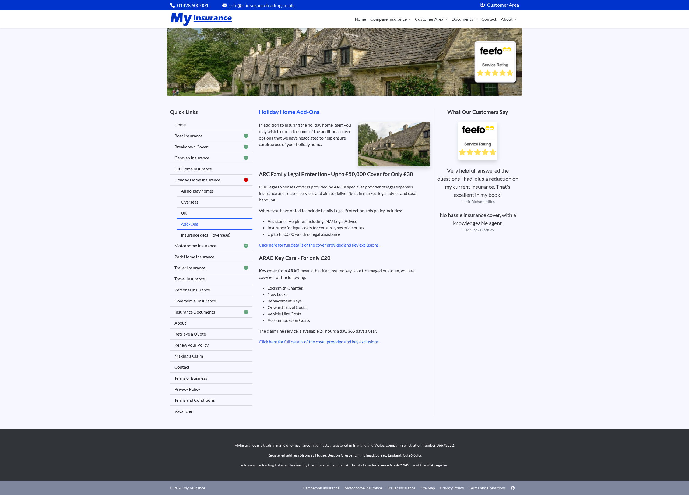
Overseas (189, 201)
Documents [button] (463, 19)
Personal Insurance (192, 289)
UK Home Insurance (193, 168)
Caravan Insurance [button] (191, 157)
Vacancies (183, 411)
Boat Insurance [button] (188, 135)
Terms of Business (190, 377)
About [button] (507, 19)
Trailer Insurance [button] (189, 267)
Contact (489, 19)
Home (360, 19)
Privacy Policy (187, 388)
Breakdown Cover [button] (191, 146)
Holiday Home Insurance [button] (197, 179)
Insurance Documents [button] (194, 311)
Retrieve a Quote (190, 333)
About (180, 322)
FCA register (436, 465)
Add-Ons (189, 223)
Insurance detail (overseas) (205, 234)
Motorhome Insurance (363, 488)
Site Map (427, 488)
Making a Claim (188, 355)
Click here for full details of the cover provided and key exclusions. (319, 244)
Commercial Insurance (195, 300)
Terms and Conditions (194, 400)
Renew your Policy (191, 344)
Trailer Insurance (401, 488)
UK (184, 212)
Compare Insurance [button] (388, 19)
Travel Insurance (189, 278)
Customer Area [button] (429, 19)
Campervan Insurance (321, 488)
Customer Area (503, 5)
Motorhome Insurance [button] (195, 245)
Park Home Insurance (194, 256)
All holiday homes (197, 190)
